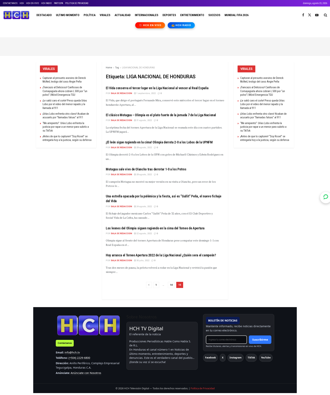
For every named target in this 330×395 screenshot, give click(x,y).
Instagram (236, 357)
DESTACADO (44, 15)
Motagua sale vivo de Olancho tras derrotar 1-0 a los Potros (146, 169)
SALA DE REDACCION (121, 93)
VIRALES (105, 15)
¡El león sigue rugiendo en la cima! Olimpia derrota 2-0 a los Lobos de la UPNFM (159, 142)
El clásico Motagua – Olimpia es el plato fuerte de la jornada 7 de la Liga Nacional (161, 115)
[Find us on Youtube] (317, 15)
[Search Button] (325, 15)
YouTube (266, 357)
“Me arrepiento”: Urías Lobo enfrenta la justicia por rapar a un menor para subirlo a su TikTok (66, 127)
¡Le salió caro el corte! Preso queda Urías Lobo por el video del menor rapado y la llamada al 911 (65, 104)
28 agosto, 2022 (144, 147)
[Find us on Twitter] (309, 15)
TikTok (251, 357)
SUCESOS (214, 15)
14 (171, 284)
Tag (117, 67)
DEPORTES (169, 15)
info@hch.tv (72, 352)
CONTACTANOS (10, 3)
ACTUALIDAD (123, 15)
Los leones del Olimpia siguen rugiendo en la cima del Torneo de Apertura (155, 228)
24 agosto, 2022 (144, 206)
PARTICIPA (58, 3)
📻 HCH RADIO (181, 25)
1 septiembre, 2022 (146, 93)
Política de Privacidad (203, 388)
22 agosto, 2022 (144, 233)
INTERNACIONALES (146, 15)
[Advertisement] (165, 46)
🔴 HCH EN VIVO (150, 25)
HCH (22, 3)
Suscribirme (260, 339)
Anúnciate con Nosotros (86, 373)
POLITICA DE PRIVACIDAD (76, 3)
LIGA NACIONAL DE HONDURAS (138, 67)
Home (109, 67)
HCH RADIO (46, 3)
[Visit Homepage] (16, 15)
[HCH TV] (88, 325)
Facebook (210, 357)
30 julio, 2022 (142, 260)
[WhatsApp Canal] (326, 197)
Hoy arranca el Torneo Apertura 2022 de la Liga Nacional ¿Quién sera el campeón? (161, 255)
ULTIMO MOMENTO (67, 15)
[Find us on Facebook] (303, 15)
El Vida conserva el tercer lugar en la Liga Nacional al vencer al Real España (157, 88)
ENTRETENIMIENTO (192, 15)
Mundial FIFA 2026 (237, 15)
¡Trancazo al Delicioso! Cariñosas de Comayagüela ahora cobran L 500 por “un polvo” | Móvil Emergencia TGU (65, 91)
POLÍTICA (89, 15)
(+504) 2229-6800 (79, 358)
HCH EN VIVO (32, 3)
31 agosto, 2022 (144, 120)
